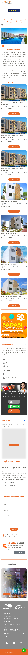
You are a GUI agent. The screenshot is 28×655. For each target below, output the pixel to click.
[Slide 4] (14, 596)
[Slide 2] (10, 596)
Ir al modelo (14, 113)
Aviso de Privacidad (8, 652)
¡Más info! (14, 529)
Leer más (7, 594)
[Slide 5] (15, 596)
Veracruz (3, 17)
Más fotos (6, 45)
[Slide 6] (17, 596)
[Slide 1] (9, 596)
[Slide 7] (18, 596)
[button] (14, 633)
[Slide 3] (12, 596)
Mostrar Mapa (14, 445)
